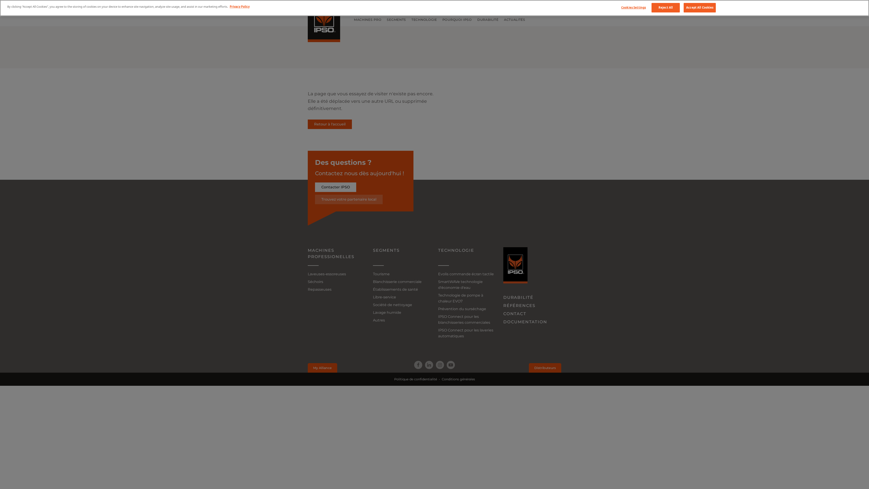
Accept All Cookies (699, 7)
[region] (434, 8)
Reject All (666, 7)
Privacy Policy (240, 7)
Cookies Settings (633, 7)
